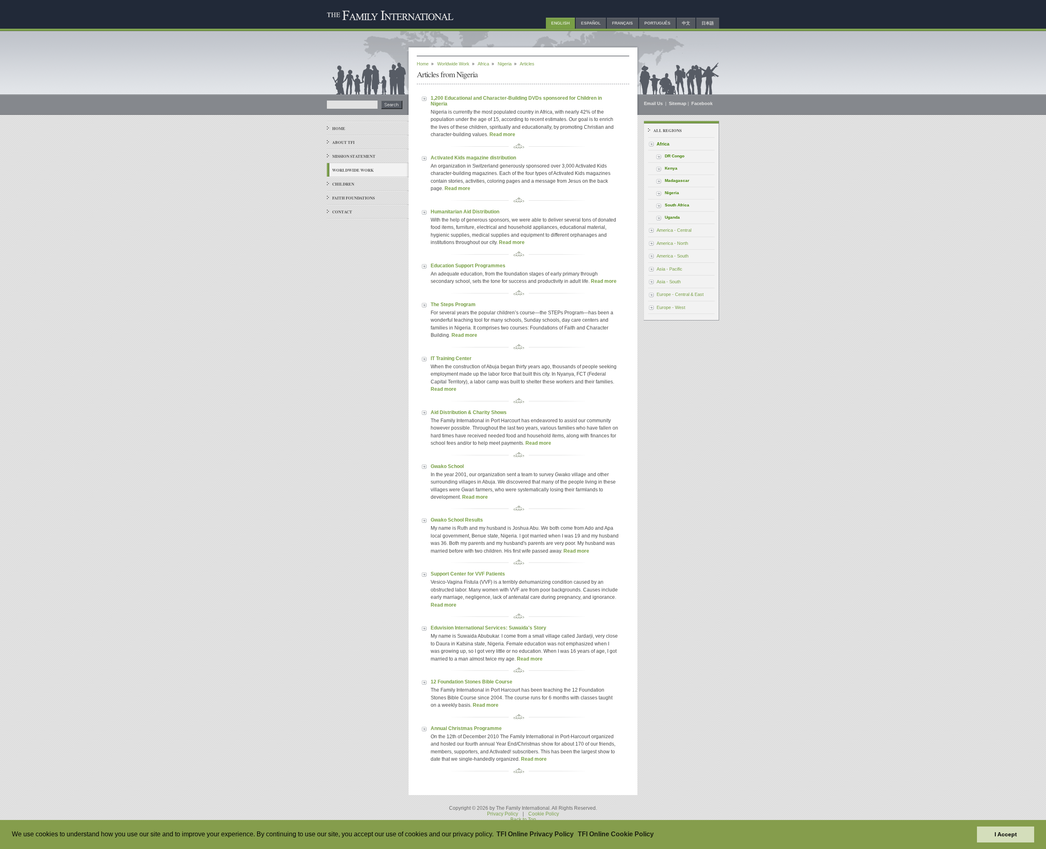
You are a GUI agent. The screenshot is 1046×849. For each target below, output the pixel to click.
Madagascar (677, 180)
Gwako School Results (457, 520)
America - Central (674, 230)
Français (622, 23)
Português (657, 23)
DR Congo (674, 156)
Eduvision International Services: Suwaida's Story (488, 628)
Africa (483, 63)
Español (591, 23)
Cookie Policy (543, 814)
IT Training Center (451, 358)
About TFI (343, 142)
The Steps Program (453, 304)
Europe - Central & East (680, 294)
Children (343, 184)
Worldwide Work (353, 170)
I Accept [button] (1006, 834)
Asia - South (669, 281)
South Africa (677, 205)
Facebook (702, 103)
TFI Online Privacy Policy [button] (535, 834)
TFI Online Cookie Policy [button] (616, 834)
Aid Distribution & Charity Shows (469, 412)
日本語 (708, 23)
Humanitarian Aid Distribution (465, 212)
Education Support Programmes (468, 266)
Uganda (672, 217)
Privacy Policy (502, 814)
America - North (672, 243)
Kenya (671, 168)
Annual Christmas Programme (466, 728)
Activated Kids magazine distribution (473, 158)
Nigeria (505, 63)
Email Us (654, 103)
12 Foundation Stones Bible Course (471, 682)
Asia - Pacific (669, 269)
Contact (342, 212)
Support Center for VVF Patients (468, 574)
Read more (502, 134)
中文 (686, 23)
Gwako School (447, 466)
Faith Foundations (353, 198)
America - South (672, 255)
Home (338, 128)
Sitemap (677, 103)
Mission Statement (353, 156)
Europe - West (671, 307)
